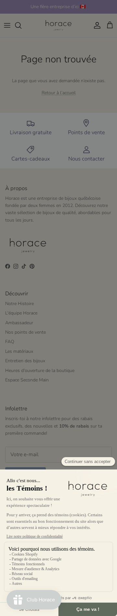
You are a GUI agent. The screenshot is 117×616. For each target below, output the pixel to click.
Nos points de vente (25, 332)
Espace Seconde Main (27, 380)
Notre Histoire (19, 304)
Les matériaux (19, 351)
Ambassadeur (19, 323)
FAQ (9, 342)
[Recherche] (21, 25)
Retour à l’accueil (59, 93)
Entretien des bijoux (25, 361)
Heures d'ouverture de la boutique (39, 370)
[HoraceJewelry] (58, 25)
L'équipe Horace (21, 313)
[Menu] (7, 25)
